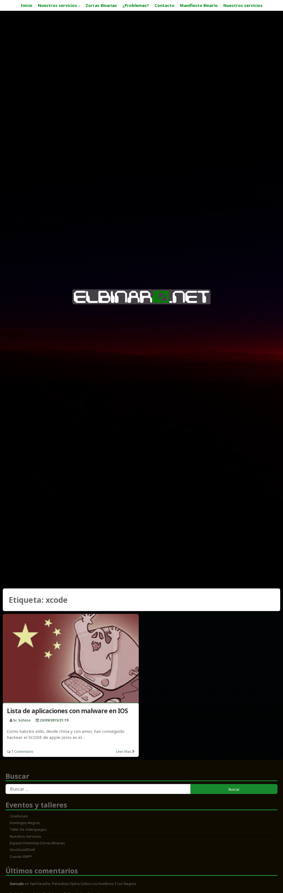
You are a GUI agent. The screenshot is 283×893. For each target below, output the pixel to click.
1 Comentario (22, 751)
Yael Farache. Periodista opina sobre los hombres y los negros (83, 883)
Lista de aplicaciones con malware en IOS (67, 710)
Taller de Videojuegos (28, 829)
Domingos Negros (25, 822)
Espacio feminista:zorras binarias (37, 842)
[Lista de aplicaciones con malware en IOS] (71, 659)
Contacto (164, 5)
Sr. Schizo (22, 720)
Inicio (26, 5)
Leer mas (123, 751)
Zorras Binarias (101, 5)
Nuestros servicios (57, 5)
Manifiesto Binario (199, 5)
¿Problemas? (135, 5)
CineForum (19, 816)
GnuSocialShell (22, 849)
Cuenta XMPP (21, 856)
